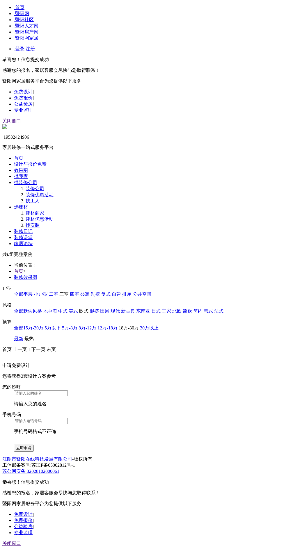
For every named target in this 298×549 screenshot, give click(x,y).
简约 (198, 311)
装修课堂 (23, 237)
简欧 (187, 311)
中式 (63, 311)
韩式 (208, 311)
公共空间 (142, 294)
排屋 (127, 294)
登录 (19, 48)
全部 (18, 294)
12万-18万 (107, 327)
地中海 (50, 311)
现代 (115, 311)
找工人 (33, 200)
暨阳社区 (24, 19)
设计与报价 (30, 164)
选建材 (21, 206)
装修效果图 (25, 277)
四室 (74, 294)
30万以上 (149, 327)
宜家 (166, 311)
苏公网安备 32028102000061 (30, 471)
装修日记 (23, 231)
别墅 (95, 294)
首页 (19, 7)
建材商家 (35, 213)
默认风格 (32, 311)
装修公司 (35, 188)
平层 (28, 294)
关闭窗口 (11, 120)
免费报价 (23, 97)
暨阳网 (22, 13)
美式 (73, 311)
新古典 (128, 311)
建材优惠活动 (40, 219)
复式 (106, 294)
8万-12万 (87, 327)
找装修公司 (25, 182)
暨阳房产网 (26, 31)
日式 (156, 311)
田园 (104, 311)
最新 (18, 338)
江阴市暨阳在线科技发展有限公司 (37, 459)
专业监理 (23, 110)
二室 (53, 294)
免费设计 (23, 91)
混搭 (94, 311)
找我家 (21, 176)
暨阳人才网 (26, 25)
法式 (219, 311)
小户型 (41, 294)
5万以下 (53, 327)
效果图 (21, 170)
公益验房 (23, 103)
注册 (30, 48)
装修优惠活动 (40, 194)
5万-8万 (69, 327)
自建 (116, 294)
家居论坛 (23, 243)
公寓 (85, 294)
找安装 (33, 225)
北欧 (177, 311)
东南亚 (143, 311)
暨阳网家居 (26, 37)
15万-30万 (33, 327)
